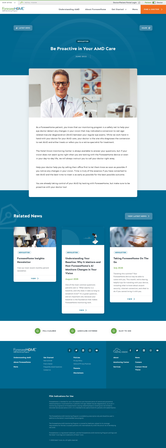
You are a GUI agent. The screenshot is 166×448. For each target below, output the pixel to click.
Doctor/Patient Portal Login (125, 2)
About (116, 357)
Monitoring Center (121, 362)
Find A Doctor (151, 9)
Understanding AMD (69, 9)
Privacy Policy (78, 360)
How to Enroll (47, 360)
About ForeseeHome (95, 9)
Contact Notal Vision (141, 368)
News (135, 9)
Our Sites (7, 2)
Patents (77, 368)
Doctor (160, 2)
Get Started (118, 9)
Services (116, 367)
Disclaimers (78, 373)
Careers (138, 362)
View (33, 278)
